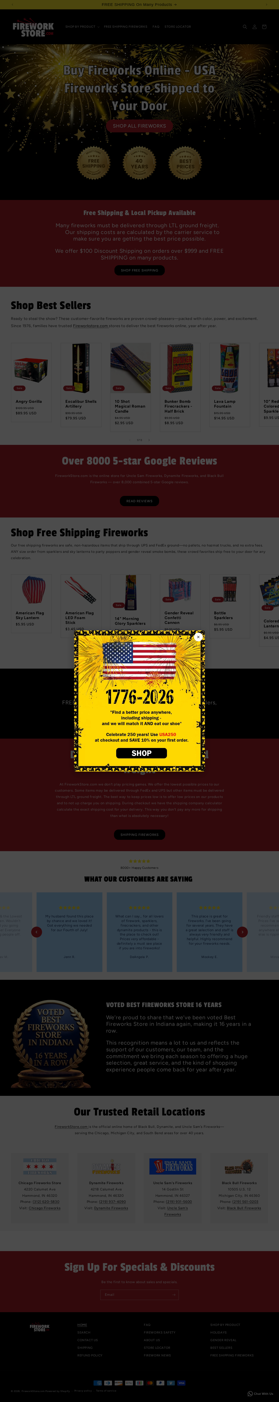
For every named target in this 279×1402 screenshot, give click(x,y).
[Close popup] (198, 637)
